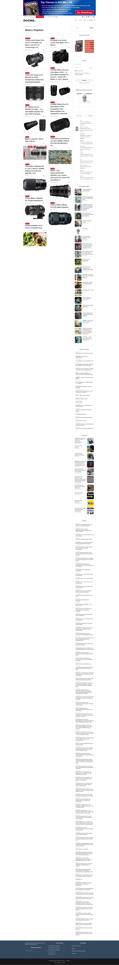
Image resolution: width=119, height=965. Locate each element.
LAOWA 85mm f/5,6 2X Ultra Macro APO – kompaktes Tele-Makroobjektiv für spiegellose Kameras (59, 109)
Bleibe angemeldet (79, 70)
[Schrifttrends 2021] (90, 495)
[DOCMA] (29, 20)
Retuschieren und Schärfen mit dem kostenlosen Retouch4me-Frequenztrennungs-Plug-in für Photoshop (80, 479)
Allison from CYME (83, 165)
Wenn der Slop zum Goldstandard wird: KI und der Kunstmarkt (88, 214)
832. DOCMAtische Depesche (54, 949)
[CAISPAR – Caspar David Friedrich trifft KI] (78, 323)
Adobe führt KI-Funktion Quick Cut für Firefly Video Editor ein (88, 276)
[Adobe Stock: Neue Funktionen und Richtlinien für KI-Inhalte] (78, 269)
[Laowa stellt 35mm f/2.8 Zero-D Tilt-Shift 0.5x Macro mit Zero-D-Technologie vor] (34, 60)
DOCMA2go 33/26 (51, 954)
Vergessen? (91, 67)
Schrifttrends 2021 (78, 492)
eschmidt (82, 175)
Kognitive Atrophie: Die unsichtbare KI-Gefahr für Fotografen (87, 314)
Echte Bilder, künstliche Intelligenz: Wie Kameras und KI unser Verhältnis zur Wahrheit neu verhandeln (87, 207)
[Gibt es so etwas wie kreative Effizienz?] (78, 300)
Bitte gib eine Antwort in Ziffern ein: (82, 73)
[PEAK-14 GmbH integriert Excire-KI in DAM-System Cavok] (78, 199)
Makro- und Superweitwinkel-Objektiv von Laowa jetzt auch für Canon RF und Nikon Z (60, 175)
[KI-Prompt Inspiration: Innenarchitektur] (78, 192)
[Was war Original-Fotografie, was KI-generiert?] (78, 239)
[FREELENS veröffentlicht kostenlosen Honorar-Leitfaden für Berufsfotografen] (90, 441)
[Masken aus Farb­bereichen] (90, 448)
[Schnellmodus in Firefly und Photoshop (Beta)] (78, 285)
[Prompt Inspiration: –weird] (78, 292)
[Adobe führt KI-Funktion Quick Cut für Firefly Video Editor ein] (78, 277)
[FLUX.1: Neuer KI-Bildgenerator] (78, 262)
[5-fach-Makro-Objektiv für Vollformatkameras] (34, 212)
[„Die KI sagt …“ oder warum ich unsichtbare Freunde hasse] (78, 339)
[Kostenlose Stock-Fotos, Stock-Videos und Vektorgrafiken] (90, 511)
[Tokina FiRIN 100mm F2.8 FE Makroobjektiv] (60, 219)
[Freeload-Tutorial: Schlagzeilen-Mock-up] (90, 456)
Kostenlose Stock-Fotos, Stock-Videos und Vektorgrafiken (80, 509)
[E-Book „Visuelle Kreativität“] (90, 503)
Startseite (28, 26)
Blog (80, 20)
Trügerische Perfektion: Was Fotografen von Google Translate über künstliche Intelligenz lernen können (87, 331)
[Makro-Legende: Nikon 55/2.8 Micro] (34, 153)
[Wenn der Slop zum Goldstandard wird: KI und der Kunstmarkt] (78, 216)
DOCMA (67, 960)
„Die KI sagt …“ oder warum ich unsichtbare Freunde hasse (87, 338)
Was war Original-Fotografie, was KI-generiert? (86, 237)
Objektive (28, 38)
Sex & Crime (85, 228)
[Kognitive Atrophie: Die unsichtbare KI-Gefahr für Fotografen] (78, 315)
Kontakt (73, 948)
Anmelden (84, 80)
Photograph (82, 133)
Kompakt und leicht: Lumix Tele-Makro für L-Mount (60, 42)
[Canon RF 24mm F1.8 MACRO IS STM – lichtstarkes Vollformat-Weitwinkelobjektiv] (34, 93)
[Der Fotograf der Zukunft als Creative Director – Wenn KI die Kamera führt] (78, 254)
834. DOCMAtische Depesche (54, 945)
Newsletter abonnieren (76, 945)
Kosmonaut (82, 140)
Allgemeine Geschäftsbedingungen (79, 950)
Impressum (74, 953)
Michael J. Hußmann (84, 127)
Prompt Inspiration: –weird (88, 289)
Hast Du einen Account (84, 82)
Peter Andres (82, 146)
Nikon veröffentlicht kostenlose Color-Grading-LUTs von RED (80, 470)
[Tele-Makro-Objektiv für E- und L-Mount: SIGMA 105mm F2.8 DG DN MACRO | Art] (34, 185)
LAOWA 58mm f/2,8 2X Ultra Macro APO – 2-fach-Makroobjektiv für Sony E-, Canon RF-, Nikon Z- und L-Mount (59, 74)
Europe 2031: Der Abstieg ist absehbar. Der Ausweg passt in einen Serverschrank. (63, 16)
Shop (76, 20)
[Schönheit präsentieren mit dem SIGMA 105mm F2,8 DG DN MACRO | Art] (60, 157)
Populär (90, 115)
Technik (52, 38)
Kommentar (79, 115)
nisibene (81, 170)
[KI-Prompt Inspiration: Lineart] (78, 223)
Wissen (85, 20)
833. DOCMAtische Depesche (54, 947)
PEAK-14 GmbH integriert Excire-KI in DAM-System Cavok (87, 198)
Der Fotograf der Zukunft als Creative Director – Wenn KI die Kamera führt (87, 253)
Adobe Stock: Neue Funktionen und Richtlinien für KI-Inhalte (87, 268)
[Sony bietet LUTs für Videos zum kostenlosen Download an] (90, 488)
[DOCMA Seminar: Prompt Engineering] (78, 308)
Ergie (81, 159)
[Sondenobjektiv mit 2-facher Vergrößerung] (34, 239)
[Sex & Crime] (78, 231)
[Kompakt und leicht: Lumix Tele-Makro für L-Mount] (60, 56)
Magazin (52, 136)
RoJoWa (81, 152)
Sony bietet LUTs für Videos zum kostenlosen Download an (80, 486)
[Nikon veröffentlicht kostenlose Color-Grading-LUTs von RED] (90, 471)
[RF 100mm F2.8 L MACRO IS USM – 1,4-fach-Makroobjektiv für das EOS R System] (34, 125)
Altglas (27, 137)
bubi (81, 120)
